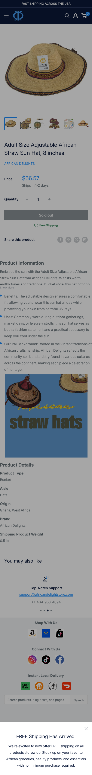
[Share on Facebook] (60, 239)
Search (79, 700)
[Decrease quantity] (26, 199)
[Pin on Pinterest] (68, 239)
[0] (84, 15)
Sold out (46, 215)
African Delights (19, 164)
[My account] (75, 15)
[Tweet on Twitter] (77, 239)
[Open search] (67, 15)
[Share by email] (85, 239)
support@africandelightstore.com (46, 594)
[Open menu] (6, 15)
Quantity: (11, 199)
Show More (7, 287)
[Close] (86, 728)
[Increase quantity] (49, 199)
